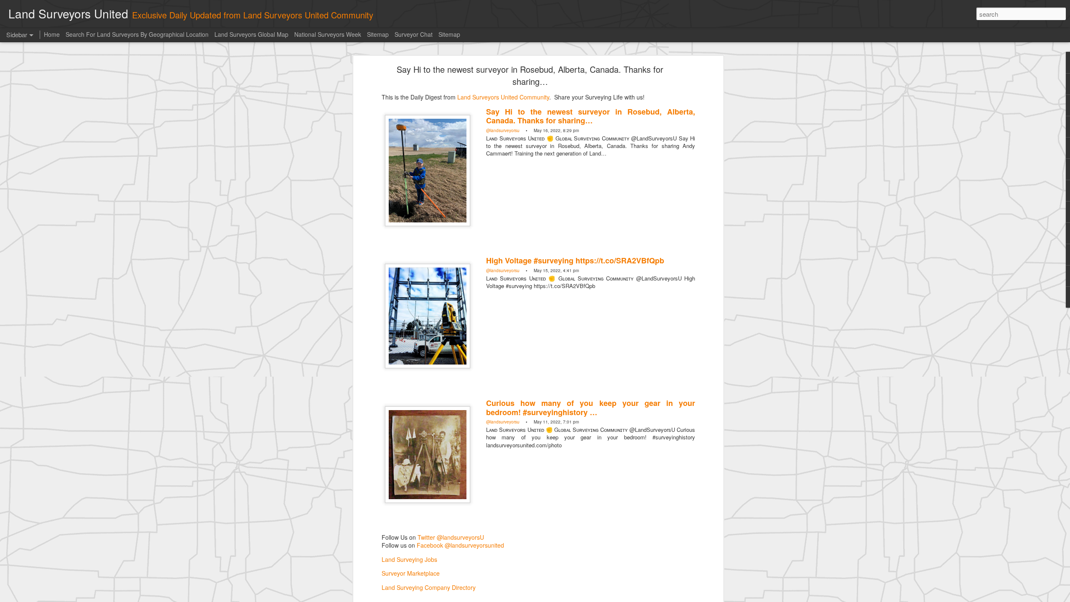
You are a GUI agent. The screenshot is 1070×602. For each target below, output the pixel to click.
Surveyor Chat (414, 34)
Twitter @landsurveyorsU (451, 537)
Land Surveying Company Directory (429, 587)
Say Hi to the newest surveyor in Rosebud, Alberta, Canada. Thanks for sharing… (530, 75)
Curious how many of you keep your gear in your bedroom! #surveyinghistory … (590, 408)
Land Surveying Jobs (409, 559)
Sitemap (378, 34)
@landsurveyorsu (503, 130)
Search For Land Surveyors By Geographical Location (137, 34)
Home (52, 34)
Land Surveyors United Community (503, 97)
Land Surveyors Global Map (251, 34)
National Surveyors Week (327, 34)
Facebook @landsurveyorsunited (460, 545)
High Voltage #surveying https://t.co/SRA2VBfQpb (575, 260)
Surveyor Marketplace (411, 573)
